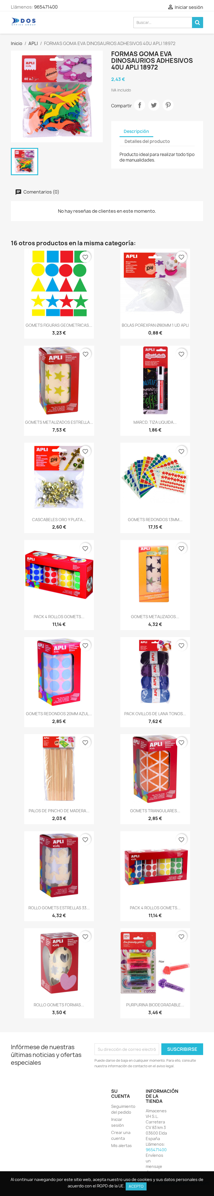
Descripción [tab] (136, 131)
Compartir (139, 105)
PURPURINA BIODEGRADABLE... (155, 1004)
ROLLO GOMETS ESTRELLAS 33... (59, 907)
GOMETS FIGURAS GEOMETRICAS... (59, 325)
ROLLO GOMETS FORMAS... (59, 1004)
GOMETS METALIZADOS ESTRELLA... (59, 422)
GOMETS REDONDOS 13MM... (155, 519)
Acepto (136, 1186)
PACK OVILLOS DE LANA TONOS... (155, 713)
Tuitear (153, 105)
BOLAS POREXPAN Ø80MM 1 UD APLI (155, 325)
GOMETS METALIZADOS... (155, 616)
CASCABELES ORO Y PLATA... (59, 519)
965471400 (46, 7)
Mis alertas (121, 1145)
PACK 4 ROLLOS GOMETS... (59, 616)
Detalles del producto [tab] (147, 141)
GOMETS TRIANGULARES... (155, 810)
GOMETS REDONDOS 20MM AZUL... (59, 713)
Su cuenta (120, 1093)
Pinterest (168, 105)
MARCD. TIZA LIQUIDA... (155, 422)
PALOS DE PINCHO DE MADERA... (59, 810)
